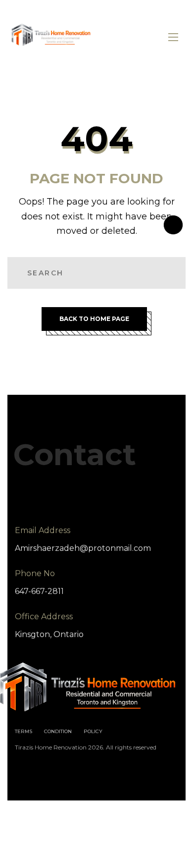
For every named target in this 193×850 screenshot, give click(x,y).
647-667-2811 (39, 591)
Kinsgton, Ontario (49, 634)
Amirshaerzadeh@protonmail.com (83, 548)
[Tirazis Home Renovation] (51, 37)
